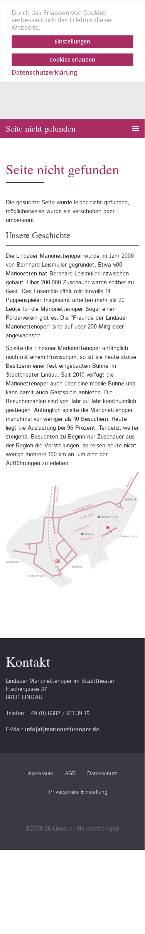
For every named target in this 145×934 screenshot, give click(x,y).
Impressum (40, 773)
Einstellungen (72, 41)
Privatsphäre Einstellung (78, 792)
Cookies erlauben (72, 59)
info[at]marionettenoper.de (62, 729)
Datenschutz (102, 773)
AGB (70, 773)
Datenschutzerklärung (44, 72)
